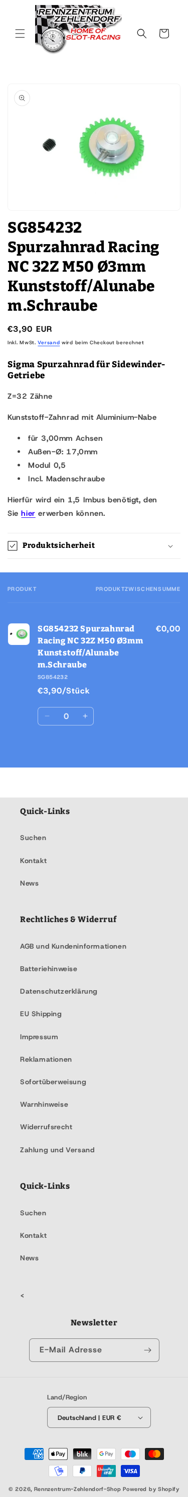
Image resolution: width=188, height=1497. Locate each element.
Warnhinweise (44, 1104)
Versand (49, 342)
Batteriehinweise (49, 968)
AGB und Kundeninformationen (73, 946)
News (29, 883)
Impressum (39, 1036)
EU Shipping (41, 1013)
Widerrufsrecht (46, 1126)
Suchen (33, 837)
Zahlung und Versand (57, 1149)
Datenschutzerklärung (59, 991)
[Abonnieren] (148, 1350)
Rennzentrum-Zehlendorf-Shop (78, 1488)
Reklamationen (46, 1059)
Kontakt (33, 860)
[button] (20, 34)
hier (28, 513)
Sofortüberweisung (53, 1081)
